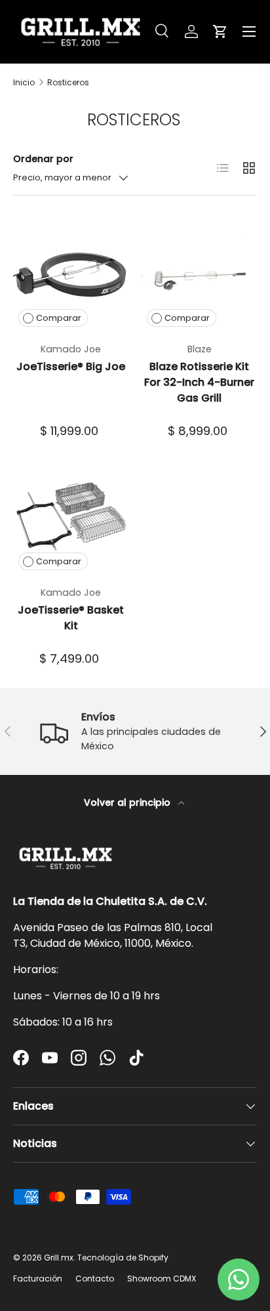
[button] (220, 31)
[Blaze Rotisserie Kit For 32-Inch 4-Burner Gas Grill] (199, 274)
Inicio (24, 83)
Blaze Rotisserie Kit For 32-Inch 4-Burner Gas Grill (199, 382)
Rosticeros (68, 83)
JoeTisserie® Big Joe (70, 366)
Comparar (58, 318)
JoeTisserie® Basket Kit (71, 617)
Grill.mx (58, 1257)
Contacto (94, 1278)
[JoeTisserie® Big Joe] (70, 274)
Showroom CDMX (161, 1278)
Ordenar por (43, 158)
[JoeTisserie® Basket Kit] (70, 517)
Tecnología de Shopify (122, 1257)
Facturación (37, 1278)
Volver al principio (128, 802)
